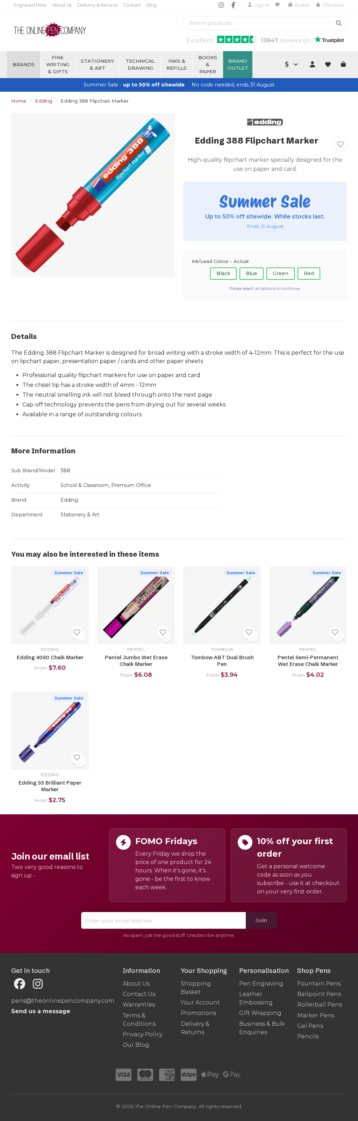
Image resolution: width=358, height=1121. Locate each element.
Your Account (200, 1002)
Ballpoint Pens (319, 994)
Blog (151, 5)
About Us (62, 5)
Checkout (333, 5)
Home (18, 101)
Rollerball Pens (319, 1004)
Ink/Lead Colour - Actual (220, 261)
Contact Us (139, 994)
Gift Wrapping (260, 1013)
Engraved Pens (30, 5)
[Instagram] (221, 5)
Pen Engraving (261, 983)
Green (280, 273)
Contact (132, 5)
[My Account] (312, 64)
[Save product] (340, 144)
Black (223, 273)
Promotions (198, 1013)
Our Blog (136, 1045)
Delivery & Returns (97, 5)
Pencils (307, 1036)
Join (261, 920)
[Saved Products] (278, 5)
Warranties (139, 1004)
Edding (43, 101)
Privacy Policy (142, 1034)
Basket (302, 5)
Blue (251, 273)
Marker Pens (315, 1015)
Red (309, 273)
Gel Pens (310, 1026)
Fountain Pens (319, 983)
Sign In (262, 5)
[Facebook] (233, 5)
